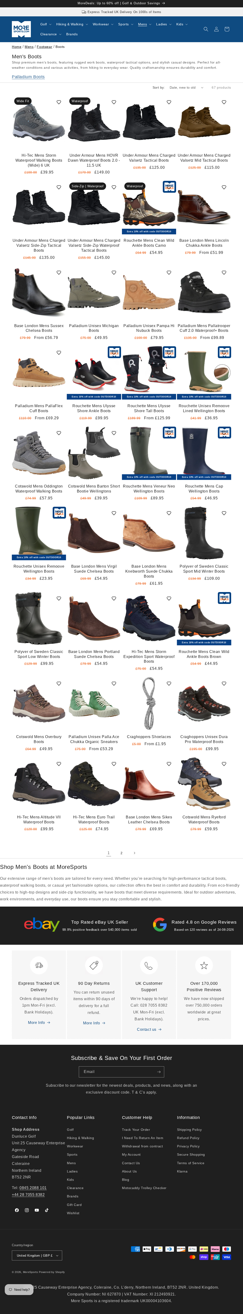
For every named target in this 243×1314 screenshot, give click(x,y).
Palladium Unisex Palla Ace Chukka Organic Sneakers (94, 739)
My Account (131, 1154)
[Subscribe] (159, 1071)
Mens (29, 47)
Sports (72, 1154)
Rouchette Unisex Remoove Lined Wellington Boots (204, 408)
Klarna (182, 1171)
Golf (70, 1130)
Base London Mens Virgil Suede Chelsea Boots (94, 568)
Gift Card (74, 1205)
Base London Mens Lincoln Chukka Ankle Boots (204, 242)
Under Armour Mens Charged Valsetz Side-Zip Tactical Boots (39, 245)
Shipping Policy (189, 1130)
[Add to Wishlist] (59, 102)
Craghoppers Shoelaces (149, 737)
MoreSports (30, 1272)
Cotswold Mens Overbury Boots (39, 739)
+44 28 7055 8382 (28, 1195)
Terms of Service (191, 1163)
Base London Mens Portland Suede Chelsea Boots (94, 654)
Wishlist (73, 1213)
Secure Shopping (191, 1154)
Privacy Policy (188, 1146)
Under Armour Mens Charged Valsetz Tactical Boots (149, 157)
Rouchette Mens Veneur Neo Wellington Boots (149, 488)
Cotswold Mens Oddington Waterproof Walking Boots (39, 488)
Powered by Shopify (52, 1272)
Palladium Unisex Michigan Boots (94, 328)
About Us (129, 1171)
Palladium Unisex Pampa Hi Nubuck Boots (149, 328)
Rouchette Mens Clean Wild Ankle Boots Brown (204, 654)
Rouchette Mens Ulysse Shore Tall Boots (149, 408)
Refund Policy (188, 1138)
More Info (36, 1023)
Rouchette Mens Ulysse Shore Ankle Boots (94, 408)
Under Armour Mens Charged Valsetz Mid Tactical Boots (204, 157)
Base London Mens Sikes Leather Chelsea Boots (149, 819)
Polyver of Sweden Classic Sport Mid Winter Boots (204, 568)
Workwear (75, 1146)
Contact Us (131, 1163)
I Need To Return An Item (142, 1138)
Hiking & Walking (80, 1138)
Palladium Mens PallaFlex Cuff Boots (39, 408)
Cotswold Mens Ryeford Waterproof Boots (204, 819)
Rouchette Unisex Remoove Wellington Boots (39, 568)
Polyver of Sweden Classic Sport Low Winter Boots (38, 654)
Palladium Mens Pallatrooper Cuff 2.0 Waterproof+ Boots (204, 328)
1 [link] (108, 853)
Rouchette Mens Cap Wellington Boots (204, 488)
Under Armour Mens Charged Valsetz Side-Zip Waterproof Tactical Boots (94, 245)
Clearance (75, 1188)
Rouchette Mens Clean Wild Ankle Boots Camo (149, 242)
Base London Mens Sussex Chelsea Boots (39, 328)
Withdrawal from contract (142, 1146)
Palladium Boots (28, 76)
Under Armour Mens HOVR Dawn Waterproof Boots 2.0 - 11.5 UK (94, 160)
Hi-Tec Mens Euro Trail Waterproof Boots (94, 819)
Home (16, 47)
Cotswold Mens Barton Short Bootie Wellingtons (94, 488)
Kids (70, 1180)
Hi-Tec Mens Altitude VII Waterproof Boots (39, 819)
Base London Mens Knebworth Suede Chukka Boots (149, 571)
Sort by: (159, 87)
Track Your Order (136, 1130)
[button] (45, 24)
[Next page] (134, 853)
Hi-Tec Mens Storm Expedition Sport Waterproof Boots (148, 657)
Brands (73, 1196)
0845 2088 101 (33, 1188)
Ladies (72, 1171)
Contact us (146, 1029)
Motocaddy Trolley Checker (144, 1188)
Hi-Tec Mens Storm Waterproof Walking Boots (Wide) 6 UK (38, 160)
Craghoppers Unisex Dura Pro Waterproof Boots (204, 739)
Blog (125, 1180)
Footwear (44, 47)
